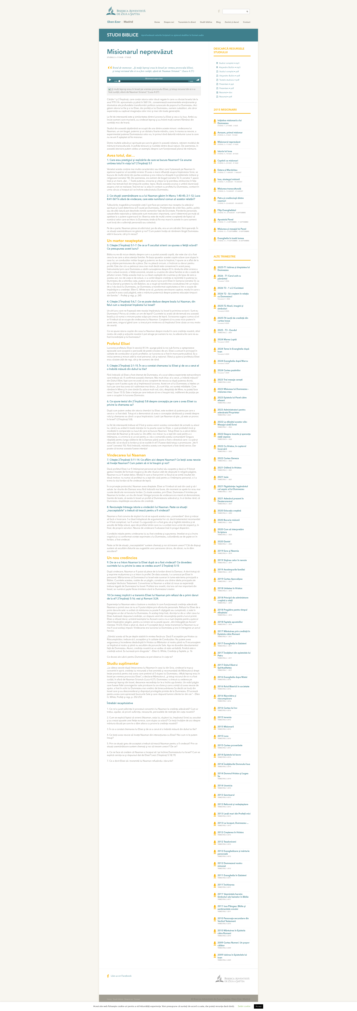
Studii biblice (206, 22)
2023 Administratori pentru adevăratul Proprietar (231, 411)
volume (198, 80)
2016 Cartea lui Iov (227, 708)
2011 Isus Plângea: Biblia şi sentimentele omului (232, 907)
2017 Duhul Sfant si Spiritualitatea (227, 666)
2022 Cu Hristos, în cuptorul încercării (232, 447)
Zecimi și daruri (232, 22)
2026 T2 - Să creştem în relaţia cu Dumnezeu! (233, 295)
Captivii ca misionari (228, 161)
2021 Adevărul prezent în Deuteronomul (231, 500)
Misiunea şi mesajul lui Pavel (232, 229)
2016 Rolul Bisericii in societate (233, 687)
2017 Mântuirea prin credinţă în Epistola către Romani (234, 632)
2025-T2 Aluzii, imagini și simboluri (230, 307)
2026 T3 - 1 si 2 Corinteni (230, 288)
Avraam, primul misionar (230, 133)
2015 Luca (223, 736)
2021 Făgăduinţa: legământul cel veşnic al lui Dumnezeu (233, 487)
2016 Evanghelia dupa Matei (232, 677)
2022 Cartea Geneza (228, 458)
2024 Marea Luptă (227, 340)
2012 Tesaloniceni (227, 842)
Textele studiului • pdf (229, 80)
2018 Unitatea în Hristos (230, 588)
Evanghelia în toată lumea (231, 238)
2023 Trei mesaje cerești (230, 380)
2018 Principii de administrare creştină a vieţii (233, 599)
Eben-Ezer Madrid (126, 11)
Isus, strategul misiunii (229, 179)
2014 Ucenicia (225, 786)
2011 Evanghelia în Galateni (232, 875)
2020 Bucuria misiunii (229, 520)
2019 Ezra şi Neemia (228, 551)
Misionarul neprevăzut (229, 142)
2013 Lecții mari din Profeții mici (234, 814)
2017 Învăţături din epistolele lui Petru (234, 654)
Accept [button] (258, 1006)
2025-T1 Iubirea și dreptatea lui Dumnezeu (234, 268)
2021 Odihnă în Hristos (229, 468)
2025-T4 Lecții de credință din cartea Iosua (233, 319)
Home (157, 22)
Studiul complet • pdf (229, 72)
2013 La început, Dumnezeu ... (233, 823)
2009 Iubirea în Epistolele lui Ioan (232, 956)
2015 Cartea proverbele (230, 745)
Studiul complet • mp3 (228, 63)
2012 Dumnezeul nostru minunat (230, 864)
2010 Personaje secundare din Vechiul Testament (233, 919)
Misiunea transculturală (229, 189)
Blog (218, 22)
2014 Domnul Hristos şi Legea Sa (233, 775)
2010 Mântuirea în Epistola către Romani (231, 932)
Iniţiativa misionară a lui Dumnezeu (230, 122)
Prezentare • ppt (226, 84)
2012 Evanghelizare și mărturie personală (233, 852)
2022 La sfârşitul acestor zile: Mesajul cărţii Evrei (232, 423)
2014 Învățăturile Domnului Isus (234, 764)
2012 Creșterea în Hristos (231, 832)
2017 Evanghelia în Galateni (232, 644)
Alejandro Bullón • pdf (229, 76)
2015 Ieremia (224, 717)
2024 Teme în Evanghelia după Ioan (233, 350)
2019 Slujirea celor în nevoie (232, 560)
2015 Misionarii (226, 727)
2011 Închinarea (226, 885)
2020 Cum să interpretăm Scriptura (231, 530)
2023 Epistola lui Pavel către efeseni (232, 399)
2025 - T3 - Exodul (227, 330)
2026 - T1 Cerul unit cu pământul (229, 277)
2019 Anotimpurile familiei (231, 570)
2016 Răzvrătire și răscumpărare (227, 697)
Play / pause (110, 80)
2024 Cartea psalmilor (229, 370)
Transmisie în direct (187, 22)
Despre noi (169, 22)
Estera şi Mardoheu (227, 170)
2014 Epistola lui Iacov (229, 755)
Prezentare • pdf (226, 88)
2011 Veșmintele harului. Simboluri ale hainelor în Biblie (233, 895)
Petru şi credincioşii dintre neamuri (231, 199)
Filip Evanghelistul (227, 210)
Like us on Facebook (121, 976)
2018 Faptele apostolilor (230, 622)
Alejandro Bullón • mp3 (229, 67)
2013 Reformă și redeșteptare (233, 804)
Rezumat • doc (225, 93)
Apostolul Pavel (225, 220)
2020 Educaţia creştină (229, 511)
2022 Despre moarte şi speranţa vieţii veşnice (234, 435)
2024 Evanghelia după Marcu (233, 361)
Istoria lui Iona (225, 151)
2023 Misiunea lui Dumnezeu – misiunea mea (233, 390)
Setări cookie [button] (244, 1006)
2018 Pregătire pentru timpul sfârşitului (232, 611)
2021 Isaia (223, 477)
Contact (246, 22)
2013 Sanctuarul (226, 795)
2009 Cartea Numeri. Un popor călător (233, 944)
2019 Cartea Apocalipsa (230, 579)
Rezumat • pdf (225, 97)
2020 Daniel (224, 542)
